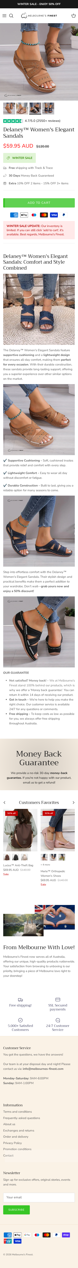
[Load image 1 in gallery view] (39, 62)
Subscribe (16, 1210)
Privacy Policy (12, 1143)
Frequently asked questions (21, 1118)
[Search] (13, 15)
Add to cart (39, 203)
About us (9, 1124)
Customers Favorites (39, 803)
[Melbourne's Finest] (39, 15)
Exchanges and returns (18, 1130)
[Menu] (4, 15)
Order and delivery (15, 1137)
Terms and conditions (17, 1112)
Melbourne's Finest (22, 1254)
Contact (8, 1155)
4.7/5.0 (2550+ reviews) (42, 121)
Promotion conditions (17, 1149)
